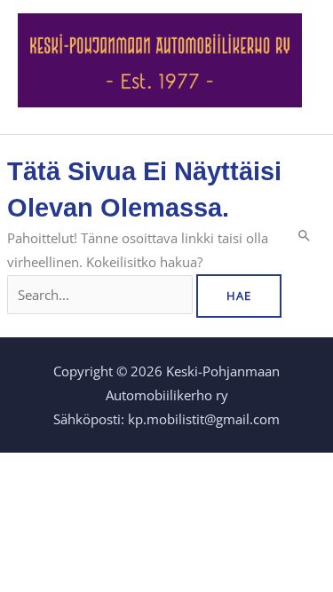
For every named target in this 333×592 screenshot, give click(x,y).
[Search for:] (101, 295)
